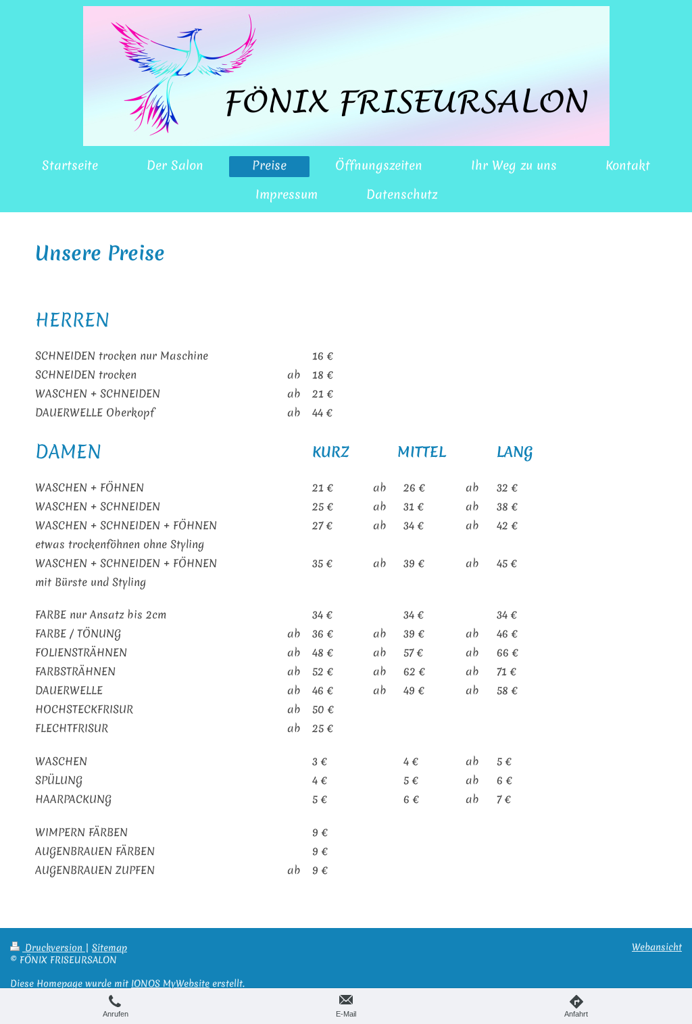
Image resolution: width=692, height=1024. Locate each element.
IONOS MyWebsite (170, 983)
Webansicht (657, 947)
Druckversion (53, 948)
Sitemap (109, 948)
